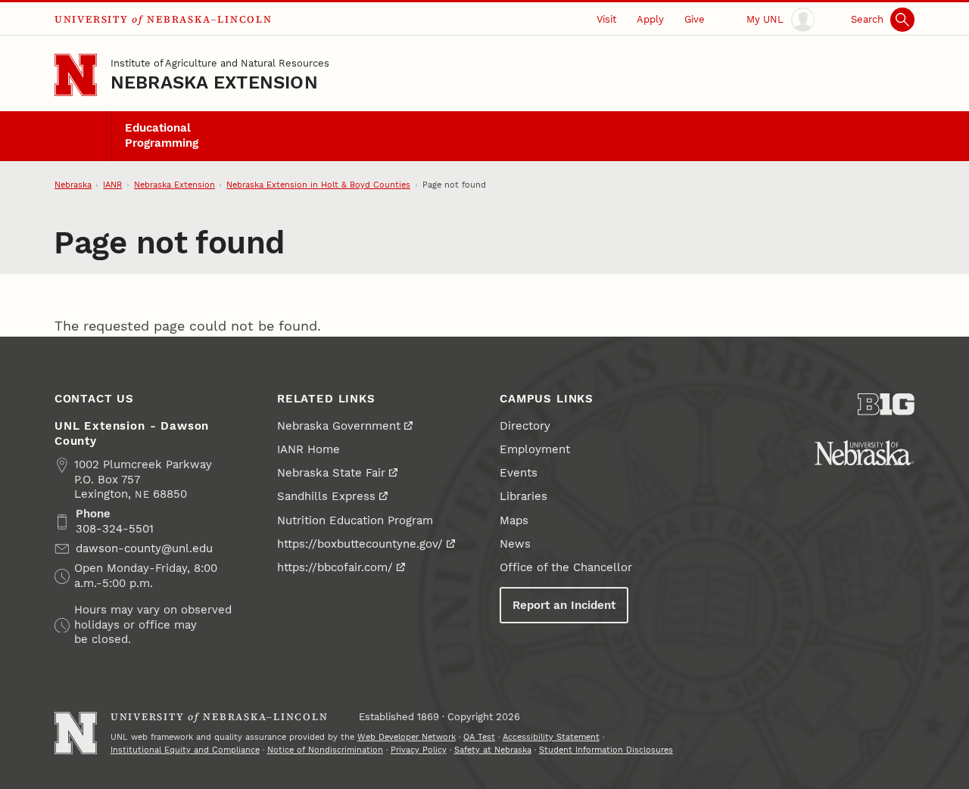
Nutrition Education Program (355, 520)
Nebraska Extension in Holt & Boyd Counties (318, 185)
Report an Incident (564, 605)
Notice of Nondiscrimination (325, 750)
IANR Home (308, 449)
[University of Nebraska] (864, 452)
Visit (606, 19)
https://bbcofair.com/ (335, 567)
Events (518, 473)
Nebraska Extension (214, 82)
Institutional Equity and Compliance (185, 750)
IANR (112, 185)
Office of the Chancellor (566, 567)
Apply (650, 19)
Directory (525, 426)
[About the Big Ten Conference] (886, 404)
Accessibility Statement (551, 737)
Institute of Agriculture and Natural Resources (220, 63)
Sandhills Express (326, 496)
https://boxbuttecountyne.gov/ (360, 544)
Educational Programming (161, 135)
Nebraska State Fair (331, 473)
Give (694, 19)
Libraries (523, 496)
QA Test (479, 737)
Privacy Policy (419, 750)
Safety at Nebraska (492, 750)
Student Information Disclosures (606, 750)
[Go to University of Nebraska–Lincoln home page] (76, 75)
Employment (535, 449)
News (515, 544)
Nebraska (73, 185)
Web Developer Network (406, 737)
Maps (514, 520)
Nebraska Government (338, 426)
